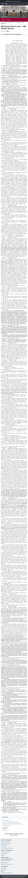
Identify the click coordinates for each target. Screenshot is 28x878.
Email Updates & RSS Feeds (6, 872)
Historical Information (5, 841)
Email (10, 860)
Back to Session (5, 820)
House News (3, 868)
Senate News (3, 869)
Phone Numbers (4, 862)
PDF (9, 31)
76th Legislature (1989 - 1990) (9, 22)
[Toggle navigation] (3, 4)
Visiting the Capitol (5, 844)
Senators (3, 855)
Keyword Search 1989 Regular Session (10, 822)
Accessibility (3, 846)
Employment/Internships (6, 843)
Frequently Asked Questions (7, 848)
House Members (4, 853)
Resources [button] (5, 817)
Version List (4, 829)
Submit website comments (6, 864)
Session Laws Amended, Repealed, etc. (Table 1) (12, 823)
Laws (2, 22)
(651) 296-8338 (4, 860)
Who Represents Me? (5, 852)
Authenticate (4, 31)
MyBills (2, 871)
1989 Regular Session (20, 22)
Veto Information (6, 825)
